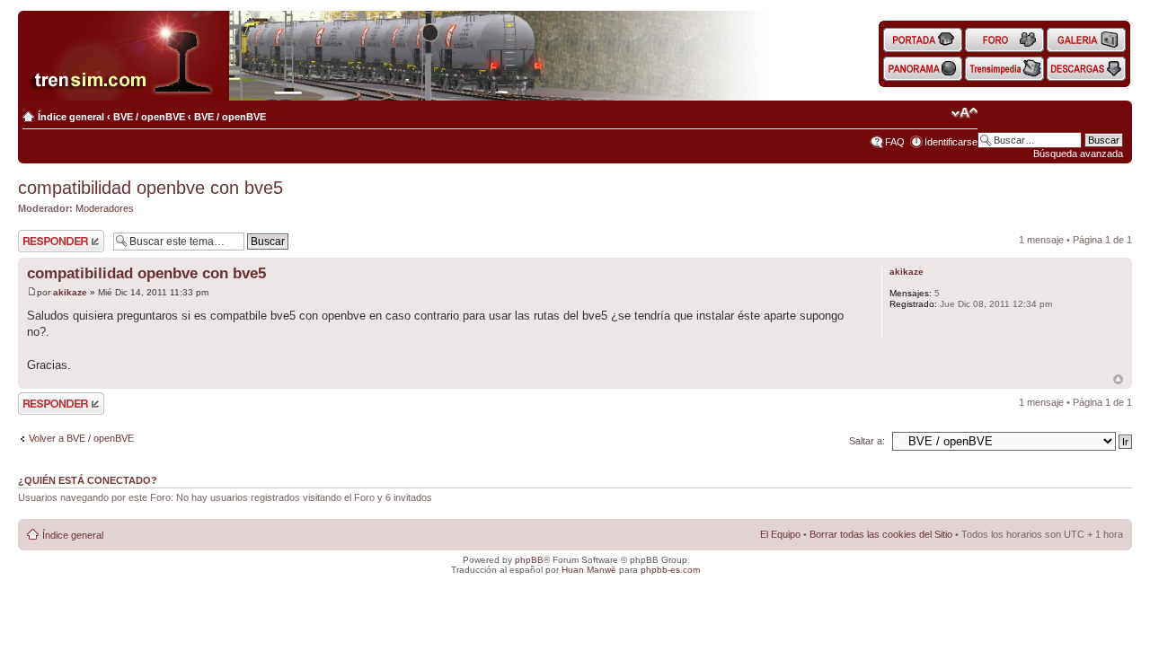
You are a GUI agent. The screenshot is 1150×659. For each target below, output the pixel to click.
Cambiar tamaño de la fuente (964, 113)
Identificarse (951, 141)
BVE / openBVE (149, 116)
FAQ (895, 141)
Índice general (71, 116)
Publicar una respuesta (45, 240)
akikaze (70, 292)
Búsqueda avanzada (1078, 153)
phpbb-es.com (670, 570)
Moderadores (104, 208)
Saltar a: (867, 440)
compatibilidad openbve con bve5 (150, 188)
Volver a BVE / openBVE (81, 438)
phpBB (529, 560)
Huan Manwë (589, 570)
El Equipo (780, 534)
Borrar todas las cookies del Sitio (880, 534)
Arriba (1118, 379)
